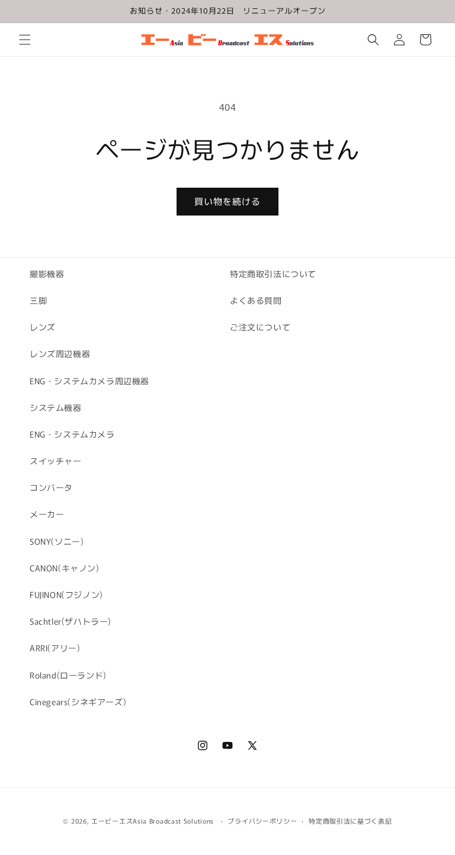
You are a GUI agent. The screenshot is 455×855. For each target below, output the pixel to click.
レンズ (43, 327)
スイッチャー (56, 461)
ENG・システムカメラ (72, 434)
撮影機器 (47, 273)
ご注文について (260, 327)
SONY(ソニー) (57, 541)
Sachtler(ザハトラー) (70, 621)
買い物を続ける (227, 201)
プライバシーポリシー (262, 820)
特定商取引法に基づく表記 (350, 820)
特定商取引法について (273, 273)
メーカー (47, 514)
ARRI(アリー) (55, 648)
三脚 (38, 300)
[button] (25, 40)
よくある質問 (256, 300)
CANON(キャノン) (65, 568)
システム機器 (56, 407)
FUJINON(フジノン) (66, 594)
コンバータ (51, 487)
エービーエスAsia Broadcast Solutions (152, 820)
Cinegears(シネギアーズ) (78, 702)
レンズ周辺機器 (60, 353)
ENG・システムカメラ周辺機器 (89, 381)
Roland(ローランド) (68, 675)
